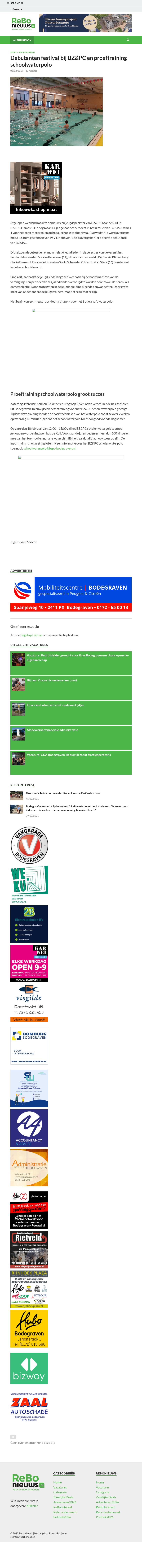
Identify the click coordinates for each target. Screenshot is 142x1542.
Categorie (60, 1492)
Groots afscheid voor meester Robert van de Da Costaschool (63, 793)
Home (57, 1482)
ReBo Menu (17, 3)
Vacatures (60, 1487)
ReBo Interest (62, 1507)
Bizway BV (54, 1533)
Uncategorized (27, 52)
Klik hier (32, 1506)
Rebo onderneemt (65, 1512)
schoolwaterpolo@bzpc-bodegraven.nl (50, 448)
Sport (13, 52)
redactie (33, 70)
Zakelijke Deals (63, 1497)
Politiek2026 (62, 1517)
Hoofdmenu (23, 39)
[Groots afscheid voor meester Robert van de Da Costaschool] (16, 794)
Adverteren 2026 (64, 1502)
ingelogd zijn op (31, 635)
